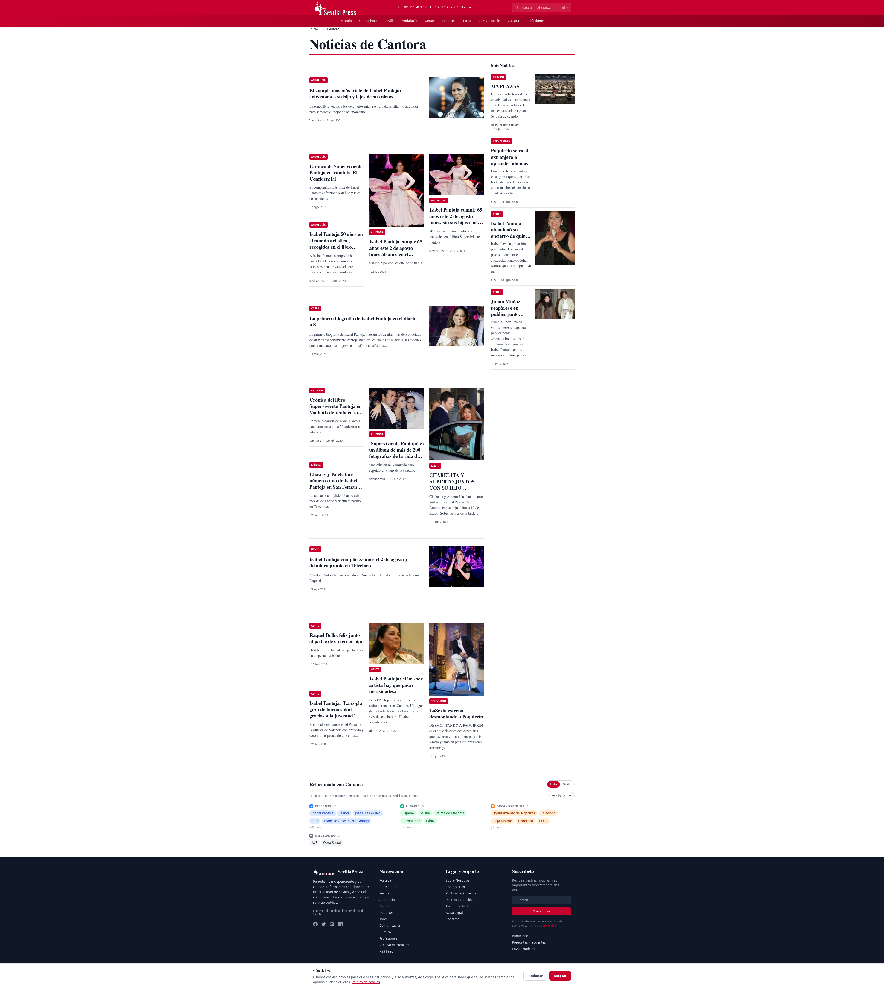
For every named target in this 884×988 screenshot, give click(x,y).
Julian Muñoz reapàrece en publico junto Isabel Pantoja (506, 310)
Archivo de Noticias (394, 945)
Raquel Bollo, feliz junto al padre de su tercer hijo (335, 638)
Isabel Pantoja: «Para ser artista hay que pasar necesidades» (395, 685)
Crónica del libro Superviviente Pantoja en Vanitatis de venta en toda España (336, 409)
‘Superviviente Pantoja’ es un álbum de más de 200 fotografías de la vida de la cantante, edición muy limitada (396, 455)
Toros (467, 20)
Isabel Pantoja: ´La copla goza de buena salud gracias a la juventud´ (335, 709)
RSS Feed (386, 951)
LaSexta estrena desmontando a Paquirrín (456, 713)
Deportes (448, 20)
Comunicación (489, 20)
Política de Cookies (460, 899)
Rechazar (535, 975)
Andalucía (409, 20)
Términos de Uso (458, 906)
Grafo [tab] (567, 784)
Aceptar (560, 975)
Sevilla (390, 20)
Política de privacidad (542, 926)
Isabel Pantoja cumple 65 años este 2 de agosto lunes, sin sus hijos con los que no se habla (456, 219)
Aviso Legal (454, 912)
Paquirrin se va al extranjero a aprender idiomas (509, 157)
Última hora (368, 20)
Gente (429, 20)
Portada (346, 20)
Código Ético (455, 887)
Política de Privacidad (462, 893)
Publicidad (520, 936)
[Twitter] (323, 924)
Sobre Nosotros (457, 880)
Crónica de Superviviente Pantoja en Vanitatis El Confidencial (336, 172)
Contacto (452, 919)
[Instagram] (332, 924)
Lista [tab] (553, 784)
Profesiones (535, 20)
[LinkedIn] (340, 924)
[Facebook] (315, 924)
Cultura (513, 20)
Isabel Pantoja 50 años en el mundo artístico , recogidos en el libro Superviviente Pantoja (336, 243)
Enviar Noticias (523, 949)
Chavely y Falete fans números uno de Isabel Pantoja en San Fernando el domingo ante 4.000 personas (335, 486)
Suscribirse (541, 911)
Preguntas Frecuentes (529, 942)
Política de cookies (366, 982)
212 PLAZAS (505, 86)
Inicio (313, 29)
